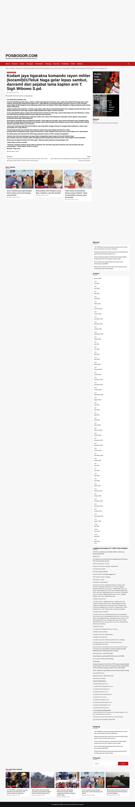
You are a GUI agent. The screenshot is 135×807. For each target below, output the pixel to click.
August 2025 (97, 339)
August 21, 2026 (16, 795)
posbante (10, 92)
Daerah (14, 72)
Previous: (27, 158)
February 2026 (98, 308)
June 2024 (97, 410)
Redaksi (79, 64)
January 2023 (97, 495)
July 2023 (96, 465)
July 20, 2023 (16, 92)
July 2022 (96, 526)
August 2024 (97, 399)
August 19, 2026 (16, 197)
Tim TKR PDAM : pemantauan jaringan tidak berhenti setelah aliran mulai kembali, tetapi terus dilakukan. (110, 248)
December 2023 (98, 440)
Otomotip (56, 64)
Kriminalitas (39, 64)
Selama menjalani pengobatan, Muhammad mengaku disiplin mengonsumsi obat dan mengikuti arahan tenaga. (110, 257)
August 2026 (97, 278)
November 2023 (98, 445)
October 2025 (98, 329)
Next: (70, 158)
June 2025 (97, 349)
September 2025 (98, 334)
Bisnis (8, 64)
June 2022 (97, 531)
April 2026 (97, 298)
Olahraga (48, 64)
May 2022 (96, 536)
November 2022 (98, 506)
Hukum (22, 64)
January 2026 (97, 313)
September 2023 (98, 455)
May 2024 (96, 415)
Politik (73, 64)
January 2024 (97, 435)
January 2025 (97, 374)
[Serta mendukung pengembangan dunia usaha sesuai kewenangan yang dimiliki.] (20, 179)
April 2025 (97, 359)
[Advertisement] (67, 11)
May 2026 (96, 293)
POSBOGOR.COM (21, 56)
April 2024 (97, 420)
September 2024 (98, 394)
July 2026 (96, 283)
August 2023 (97, 460)
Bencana (109, 786)
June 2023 (97, 470)
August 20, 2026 (66, 796)
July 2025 (96, 344)
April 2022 (97, 541)
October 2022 (98, 511)
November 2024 (98, 384)
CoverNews (72, 804)
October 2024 (98, 389)
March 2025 (97, 364)
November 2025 (98, 324)
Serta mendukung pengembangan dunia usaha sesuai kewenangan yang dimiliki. (19, 193)
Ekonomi (15, 64)
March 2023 (97, 485)
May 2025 (96, 354)
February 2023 (98, 490)
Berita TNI (9, 72)
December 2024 (98, 379)
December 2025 (98, 319)
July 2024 (96, 404)
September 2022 (98, 516)
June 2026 (97, 288)
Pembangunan (42, 786)
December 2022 (98, 501)
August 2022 (97, 521)
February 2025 (98, 369)
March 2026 (97, 303)
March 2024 (97, 425)
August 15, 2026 (116, 795)
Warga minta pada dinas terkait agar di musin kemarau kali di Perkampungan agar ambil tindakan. (110, 267)
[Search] (128, 63)
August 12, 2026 (45, 195)
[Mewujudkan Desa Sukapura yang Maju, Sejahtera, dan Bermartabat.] (49, 179)
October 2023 (98, 450)
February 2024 (98, 430)
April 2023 (97, 480)
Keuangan (29, 64)
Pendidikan (65, 64)
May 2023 (96, 475)
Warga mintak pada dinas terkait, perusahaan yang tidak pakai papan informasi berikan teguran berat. (111, 253)
